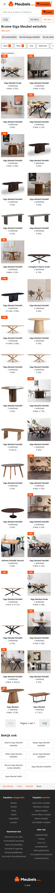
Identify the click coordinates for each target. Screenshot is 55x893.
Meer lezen (5, 30)
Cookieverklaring (41, 858)
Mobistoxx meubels (41, 807)
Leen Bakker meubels (41, 822)
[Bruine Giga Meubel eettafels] (44, 723)
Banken (14, 803)
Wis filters (35, 19)
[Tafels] (5, 19)
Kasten (14, 814)
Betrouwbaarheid (41, 850)
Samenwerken (41, 846)
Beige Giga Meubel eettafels (41, 744)
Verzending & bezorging (14, 841)
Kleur (20, 46)
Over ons (41, 843)
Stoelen (14, 807)
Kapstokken (14, 818)
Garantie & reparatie (14, 848)
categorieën (18, 797)
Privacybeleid (35, 854)
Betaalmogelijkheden (14, 852)
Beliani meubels (41, 818)
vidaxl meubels (41, 811)
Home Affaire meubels (41, 814)
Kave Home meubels (41, 803)
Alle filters (48, 19)
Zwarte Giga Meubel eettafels (14, 744)
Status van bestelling (13, 844)
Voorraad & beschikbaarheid (14, 856)
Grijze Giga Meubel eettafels (41, 755)
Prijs (31, 46)
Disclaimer (48, 854)
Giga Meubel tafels (13, 776)
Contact (41, 839)
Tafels (13, 811)
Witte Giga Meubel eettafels (13, 755)
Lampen (13, 822)
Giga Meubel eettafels (41, 766)
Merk (6, 46)
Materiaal (43, 46)
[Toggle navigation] (4, 4)
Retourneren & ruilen (14, 837)
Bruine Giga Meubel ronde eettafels (14, 766)
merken (46, 797)
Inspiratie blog (41, 835)
